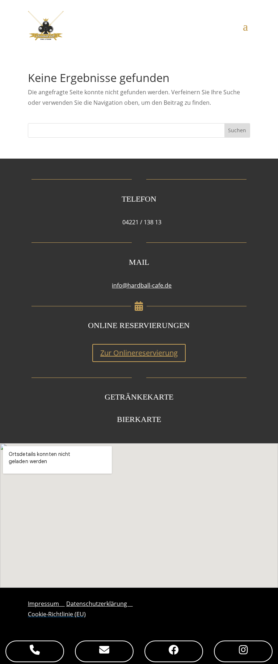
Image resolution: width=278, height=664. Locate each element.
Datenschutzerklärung (99, 604)
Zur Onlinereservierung (139, 353)
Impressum (46, 604)
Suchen (237, 130)
